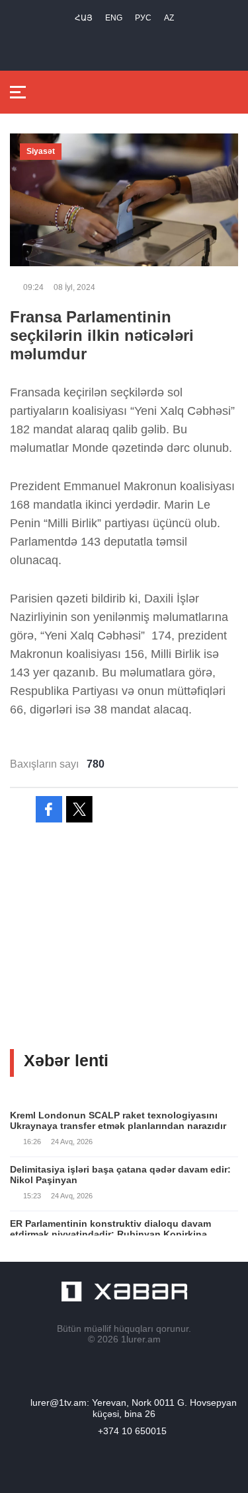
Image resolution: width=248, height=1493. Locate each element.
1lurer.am (141, 1339)
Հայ (84, 17)
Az (169, 17)
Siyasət (40, 151)
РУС (143, 17)
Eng (113, 17)
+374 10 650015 (132, 1431)
